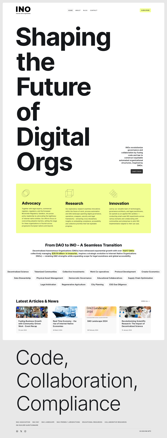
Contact (93, 10)
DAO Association (23, 422)
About (78, 10)
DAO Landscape (48, 422)
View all (144, 301)
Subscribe (145, 10)
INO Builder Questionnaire (27, 425)
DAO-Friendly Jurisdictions (68, 422)
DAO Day (35, 422)
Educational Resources (92, 422)
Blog (85, 10)
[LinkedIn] (17, 431)
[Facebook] (25, 431)
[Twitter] (21, 431)
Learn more (136, 171)
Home (70, 10)
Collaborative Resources (116, 422)
